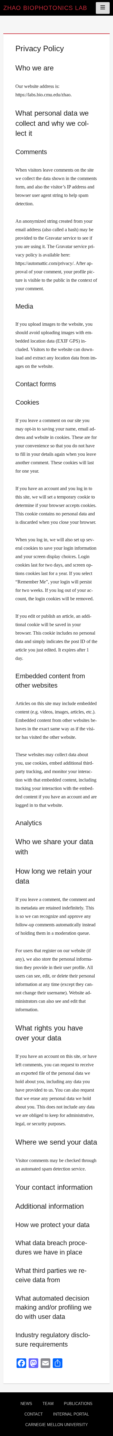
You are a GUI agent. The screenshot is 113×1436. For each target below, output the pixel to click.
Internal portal (71, 1414)
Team (48, 1403)
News (26, 1403)
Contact (33, 1414)
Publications (78, 1403)
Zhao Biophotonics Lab (45, 8)
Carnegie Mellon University (56, 1424)
